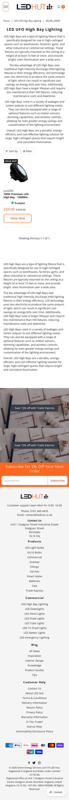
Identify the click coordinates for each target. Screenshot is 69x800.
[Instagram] (39, 763)
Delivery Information (34, 702)
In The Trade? (34, 722)
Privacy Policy (34, 712)
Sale (34, 586)
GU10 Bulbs (34, 552)
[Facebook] (29, 763)
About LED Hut (34, 693)
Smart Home (34, 576)
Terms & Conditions (34, 698)
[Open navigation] (6, 6)
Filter (29, 151)
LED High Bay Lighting (34, 604)
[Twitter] (34, 763)
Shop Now (17, 218)
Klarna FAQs (34, 726)
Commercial (34, 557)
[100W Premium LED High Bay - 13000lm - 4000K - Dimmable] (17, 173)
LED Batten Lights (34, 632)
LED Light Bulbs (34, 547)
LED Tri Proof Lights (35, 628)
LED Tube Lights (34, 623)
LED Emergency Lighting (34, 637)
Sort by (13, 151)
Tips (34, 675)
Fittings (34, 566)
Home (6, 20)
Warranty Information (34, 717)
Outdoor (34, 562)
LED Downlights (34, 609)
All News (34, 651)
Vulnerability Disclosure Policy (34, 731)
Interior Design (34, 660)
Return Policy (34, 707)
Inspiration (34, 656)
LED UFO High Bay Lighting (27, 20)
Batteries (34, 581)
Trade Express (34, 590)
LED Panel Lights (34, 613)
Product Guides (34, 670)
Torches (34, 571)
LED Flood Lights (34, 618)
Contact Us (34, 688)
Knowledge (34, 665)
